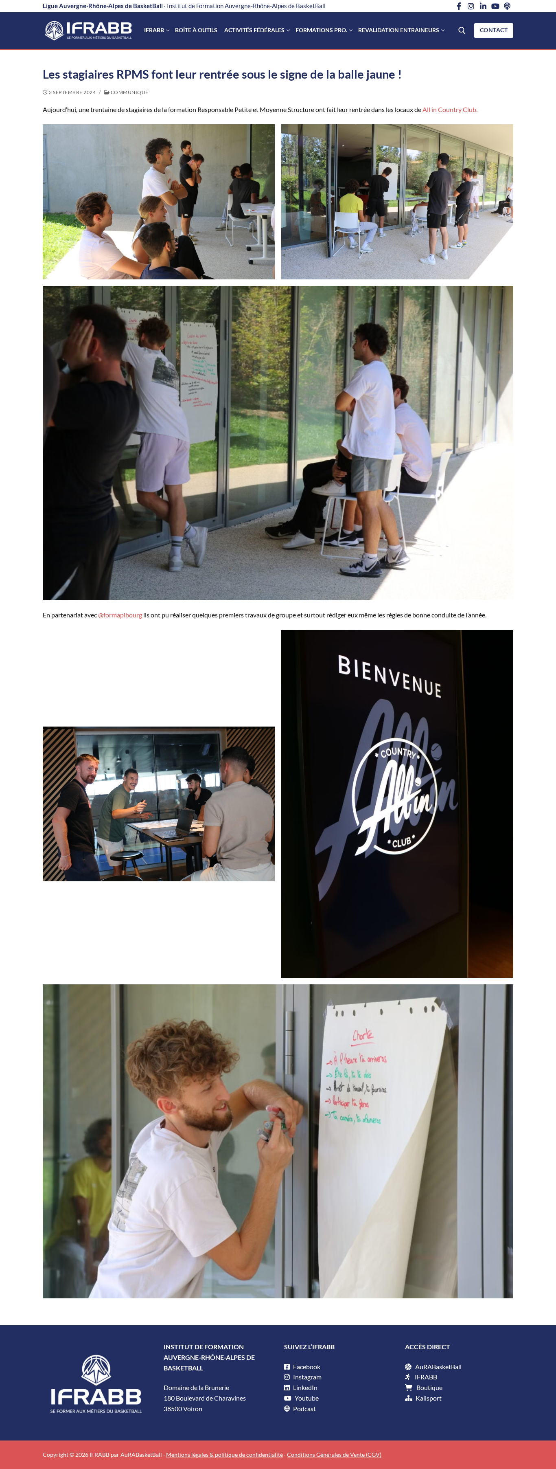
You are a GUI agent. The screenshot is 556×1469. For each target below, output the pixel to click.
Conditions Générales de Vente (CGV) (334, 1454)
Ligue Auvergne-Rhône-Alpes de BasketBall (103, 5)
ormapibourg (123, 615)
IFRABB (426, 1377)
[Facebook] (459, 6)
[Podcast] (507, 6)
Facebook (306, 1366)
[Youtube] (495, 6)
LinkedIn (304, 1387)
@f (101, 615)
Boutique (429, 1387)
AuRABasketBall (438, 1366)
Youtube (306, 1398)
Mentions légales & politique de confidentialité (224, 1454)
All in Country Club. (449, 109)
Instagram (307, 1377)
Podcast (304, 1408)
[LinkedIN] (483, 6)
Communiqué (129, 92)
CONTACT (494, 30)
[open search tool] (462, 30)
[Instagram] (471, 6)
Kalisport (429, 1398)
